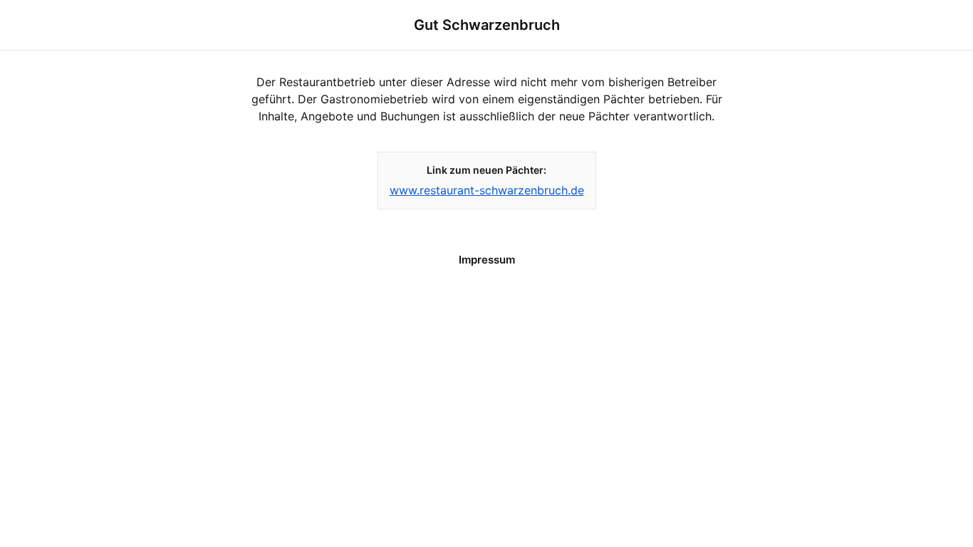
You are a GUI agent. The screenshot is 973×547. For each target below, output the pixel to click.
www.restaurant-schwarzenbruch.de (487, 190)
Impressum (487, 259)
